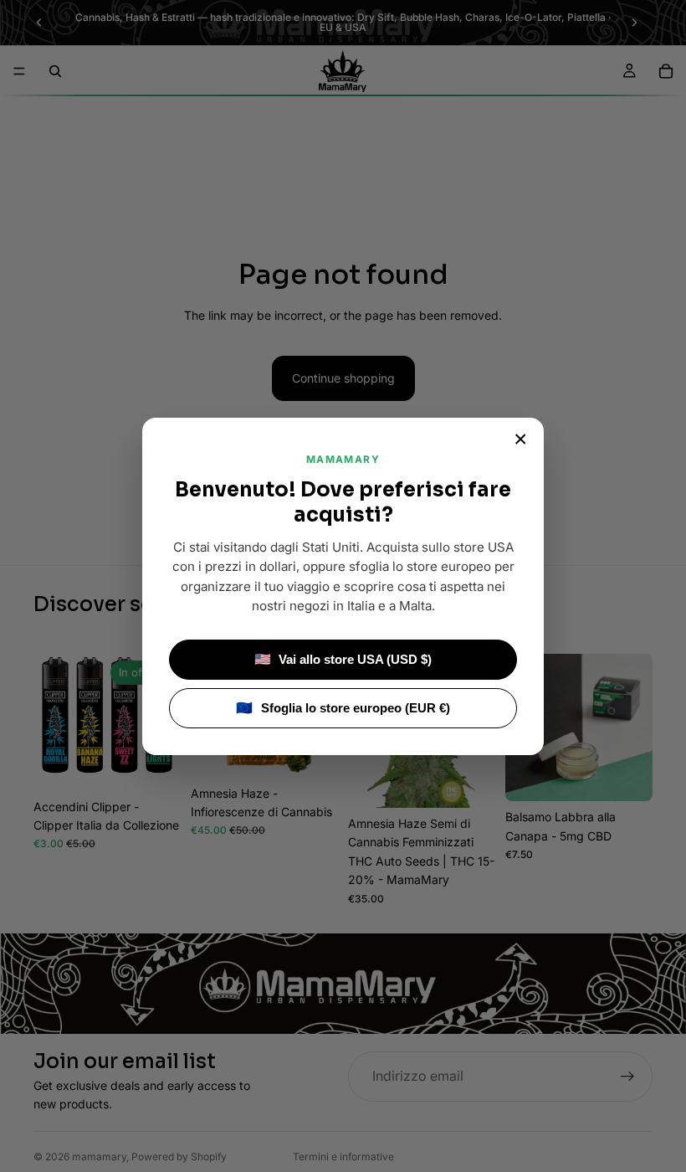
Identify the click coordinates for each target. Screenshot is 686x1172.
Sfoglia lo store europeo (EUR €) (343, 708)
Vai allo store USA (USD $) (343, 659)
